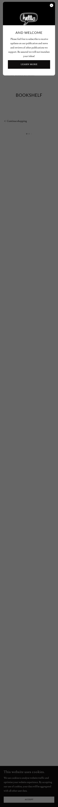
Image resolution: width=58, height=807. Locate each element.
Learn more (29, 64)
